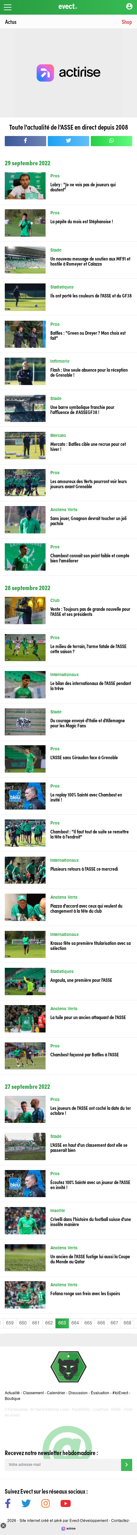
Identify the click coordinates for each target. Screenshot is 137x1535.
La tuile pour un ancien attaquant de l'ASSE (88, 1016)
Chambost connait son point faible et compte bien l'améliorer (89, 558)
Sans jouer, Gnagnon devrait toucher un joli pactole (88, 520)
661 (36, 1323)
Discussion (78, 1393)
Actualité (12, 1393)
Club (55, 601)
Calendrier (56, 1393)
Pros (55, 176)
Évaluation (100, 1393)
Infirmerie (59, 362)
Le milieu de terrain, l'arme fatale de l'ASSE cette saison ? (88, 648)
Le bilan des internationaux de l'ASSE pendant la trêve (90, 685)
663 (62, 1323)
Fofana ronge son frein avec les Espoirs (85, 1293)
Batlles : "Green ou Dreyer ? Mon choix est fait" (88, 335)
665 (88, 1323)
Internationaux (64, 675)
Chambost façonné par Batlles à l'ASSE (84, 1054)
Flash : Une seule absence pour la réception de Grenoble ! (89, 372)
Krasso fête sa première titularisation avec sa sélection (90, 945)
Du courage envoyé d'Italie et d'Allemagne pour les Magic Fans (87, 723)
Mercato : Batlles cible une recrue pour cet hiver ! (88, 446)
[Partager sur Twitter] (68, 141)
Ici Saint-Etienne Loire (50, 1410)
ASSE (116, 1410)
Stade (55, 250)
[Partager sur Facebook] (25, 141)
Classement (33, 1393)
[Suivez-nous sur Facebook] (8, 1504)
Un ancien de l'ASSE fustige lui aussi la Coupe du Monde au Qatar (90, 1258)
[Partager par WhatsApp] (111, 141)
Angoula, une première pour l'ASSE (81, 979)
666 (101, 1323)
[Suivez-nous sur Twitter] (26, 1504)
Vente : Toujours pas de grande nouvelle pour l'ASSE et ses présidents (90, 611)
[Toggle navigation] (7, 7)
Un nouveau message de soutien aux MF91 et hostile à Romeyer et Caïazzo (90, 261)
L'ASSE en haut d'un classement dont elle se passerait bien (88, 1147)
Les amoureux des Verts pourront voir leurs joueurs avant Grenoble (88, 483)
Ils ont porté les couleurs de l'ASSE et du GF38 (91, 295)
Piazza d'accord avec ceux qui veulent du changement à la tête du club (86, 908)
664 (75, 1323)
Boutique (12, 1399)
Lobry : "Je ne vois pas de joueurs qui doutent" (83, 187)
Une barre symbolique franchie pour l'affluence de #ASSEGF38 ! (82, 409)
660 (23, 1323)
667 (114, 1323)
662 (49, 1323)
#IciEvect (120, 1393)
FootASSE (81, 1410)
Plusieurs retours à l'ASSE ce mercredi (84, 868)
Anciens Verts (63, 510)
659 (10, 1323)
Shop (127, 21)
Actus (11, 21)
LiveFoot (100, 1410)
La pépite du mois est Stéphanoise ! (81, 221)
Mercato (58, 436)
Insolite (57, 1211)
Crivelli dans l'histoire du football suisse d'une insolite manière (90, 1221)
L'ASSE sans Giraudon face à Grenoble (84, 757)
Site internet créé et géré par (63, 1521)
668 (127, 1323)
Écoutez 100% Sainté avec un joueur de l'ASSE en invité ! (90, 1184)
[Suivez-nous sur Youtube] (65, 1504)
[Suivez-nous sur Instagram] (45, 1504)
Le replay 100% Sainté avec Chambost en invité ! (86, 797)
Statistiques (62, 287)
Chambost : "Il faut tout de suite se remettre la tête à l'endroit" (89, 834)
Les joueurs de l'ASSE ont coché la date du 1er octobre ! (90, 1110)
